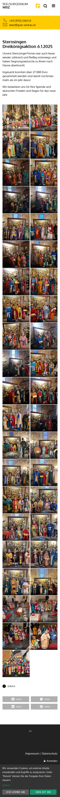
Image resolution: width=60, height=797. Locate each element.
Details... (7, 785)
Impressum (32, 753)
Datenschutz (50, 753)
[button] (15, 699)
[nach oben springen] (30, 731)
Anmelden (51, 760)
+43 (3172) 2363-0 (20, 20)
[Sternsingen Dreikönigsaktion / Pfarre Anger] (16, 118)
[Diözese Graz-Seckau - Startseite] (37, 5)
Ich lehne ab (15, 792)
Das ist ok (43, 792)
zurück (11, 686)
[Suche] (45, 6)
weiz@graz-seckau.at (22, 25)
